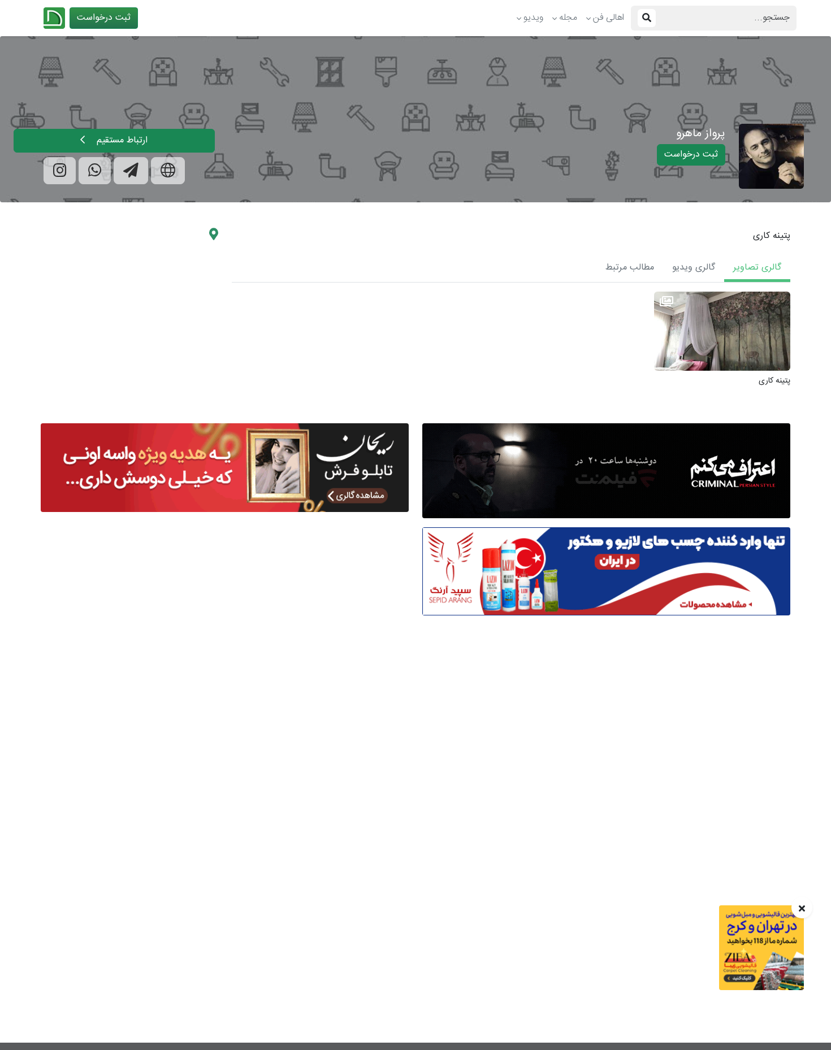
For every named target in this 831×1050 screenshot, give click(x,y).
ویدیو (533, 17)
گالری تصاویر (757, 267)
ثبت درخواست (104, 17)
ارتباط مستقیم (121, 140)
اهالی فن (608, 17)
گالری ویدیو (693, 267)
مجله (568, 17)
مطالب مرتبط (629, 267)
